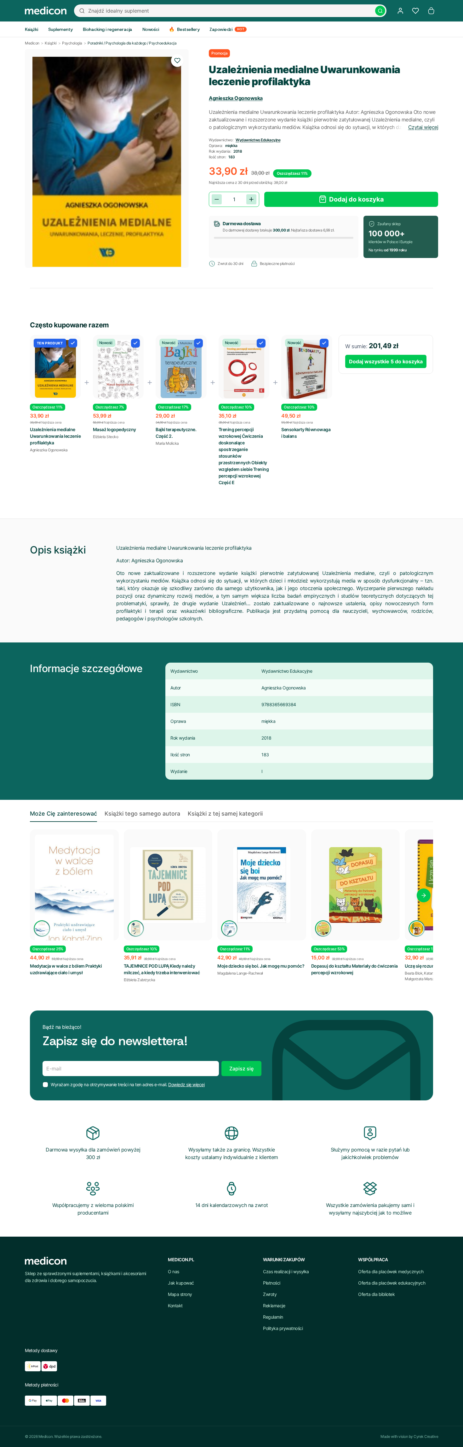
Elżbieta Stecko (105, 436)
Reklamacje (274, 1305)
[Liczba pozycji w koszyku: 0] (431, 11)
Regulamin (273, 1317)
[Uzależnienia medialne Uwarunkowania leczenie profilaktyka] (55, 369)
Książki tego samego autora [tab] (142, 813)
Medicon (32, 43)
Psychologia (72, 43)
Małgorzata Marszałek (423, 978)
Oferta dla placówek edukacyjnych (391, 1283)
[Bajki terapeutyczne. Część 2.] (181, 369)
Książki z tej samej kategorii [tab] (225, 813)
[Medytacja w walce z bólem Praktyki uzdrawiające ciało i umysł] (74, 895)
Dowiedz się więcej (186, 1084)
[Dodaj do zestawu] (72, 343)
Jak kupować (181, 1283)
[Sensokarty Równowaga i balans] (306, 371)
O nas (173, 1271)
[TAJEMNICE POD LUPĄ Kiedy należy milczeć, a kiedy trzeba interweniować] (168, 885)
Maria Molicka (167, 443)
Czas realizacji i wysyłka (286, 1271)
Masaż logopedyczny (114, 429)
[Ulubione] (415, 10)
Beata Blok (413, 973)
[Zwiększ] (251, 199)
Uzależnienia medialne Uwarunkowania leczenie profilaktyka (55, 436)
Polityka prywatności (283, 1328)
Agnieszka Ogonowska (236, 98)
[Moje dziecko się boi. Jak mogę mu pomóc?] (261, 885)
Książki (51, 43)
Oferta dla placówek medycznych (390, 1271)
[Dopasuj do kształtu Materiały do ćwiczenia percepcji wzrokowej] (355, 885)
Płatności (271, 1283)
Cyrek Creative (426, 1436)
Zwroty (270, 1294)
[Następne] (424, 895)
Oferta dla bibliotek (376, 1294)
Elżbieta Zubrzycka (139, 979)
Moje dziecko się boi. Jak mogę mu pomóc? (260, 966)
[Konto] (400, 10)
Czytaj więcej (423, 127)
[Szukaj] (380, 11)
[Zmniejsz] (217, 199)
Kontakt (175, 1305)
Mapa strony (180, 1294)
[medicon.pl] (45, 11)
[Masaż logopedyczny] (118, 370)
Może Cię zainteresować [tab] (63, 813)
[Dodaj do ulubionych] (177, 60)
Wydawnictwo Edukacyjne (258, 140)
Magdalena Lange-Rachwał (240, 973)
